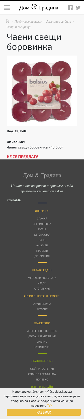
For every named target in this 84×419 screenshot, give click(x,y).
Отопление (42, 288)
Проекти (42, 250)
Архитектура (42, 303)
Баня (42, 239)
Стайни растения (42, 368)
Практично (42, 323)
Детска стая (42, 234)
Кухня (42, 229)
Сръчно (42, 341)
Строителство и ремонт (42, 296)
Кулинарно (42, 346)
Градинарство (42, 361)
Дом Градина (38, 7)
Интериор (42, 211)
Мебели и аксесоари (42, 277)
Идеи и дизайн (42, 387)
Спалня (42, 218)
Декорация (42, 256)
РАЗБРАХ (44, 412)
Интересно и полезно (42, 330)
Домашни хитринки (42, 336)
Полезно (42, 379)
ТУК (49, 405)
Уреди (42, 283)
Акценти (42, 245)
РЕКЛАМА (14, 200)
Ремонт (42, 309)
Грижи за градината (42, 374)
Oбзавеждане (42, 270)
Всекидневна (42, 223)
